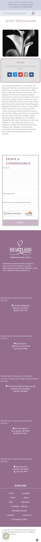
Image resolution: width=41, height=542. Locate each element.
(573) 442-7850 (26, 7)
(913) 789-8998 (21, 391)
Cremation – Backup (19, 506)
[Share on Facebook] (9, 74)
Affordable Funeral (19, 511)
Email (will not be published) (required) (16, 202)
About (26, 498)
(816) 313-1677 (28, 4)
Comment (6, 168)
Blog (11, 502)
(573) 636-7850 (21, 349)
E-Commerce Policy (19, 519)
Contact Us (27, 515)
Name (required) (9, 193)
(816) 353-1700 (21, 310)
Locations (26, 493)
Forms (12, 498)
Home (11, 493)
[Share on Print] (26, 74)
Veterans (10, 515)
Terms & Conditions (28, 532)
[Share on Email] (20, 74)
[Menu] (33, 13)
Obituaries (25, 502)
